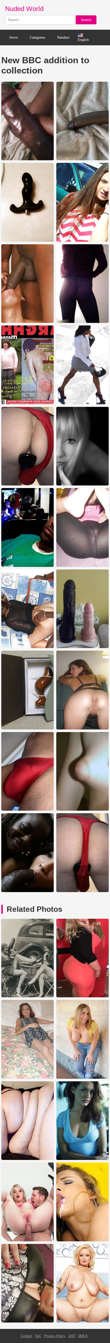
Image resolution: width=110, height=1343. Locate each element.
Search (86, 20)
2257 (71, 1336)
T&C (38, 1336)
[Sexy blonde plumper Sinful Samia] (82, 1321)
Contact (26, 1336)
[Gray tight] (27, 1078)
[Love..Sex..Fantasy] (27, 1240)
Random (63, 37)
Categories (38, 37)
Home (13, 37)
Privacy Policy (54, 1336)
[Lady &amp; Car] (27, 996)
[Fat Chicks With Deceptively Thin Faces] (27, 1159)
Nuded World (24, 8)
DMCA (83, 1336)
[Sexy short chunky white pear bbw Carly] (82, 996)
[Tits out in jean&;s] (82, 1078)
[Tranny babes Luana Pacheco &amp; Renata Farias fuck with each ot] (82, 1240)
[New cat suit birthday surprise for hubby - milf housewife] (27, 1321)
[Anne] (82, 1159)
